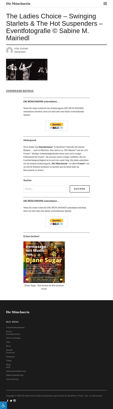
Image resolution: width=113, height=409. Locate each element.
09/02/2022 (20, 52)
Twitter (9, 360)
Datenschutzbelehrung (16, 371)
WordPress (72, 396)
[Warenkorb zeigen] (109, 4)
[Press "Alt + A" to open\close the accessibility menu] (3, 405)
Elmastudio (97, 396)
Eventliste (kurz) (13, 334)
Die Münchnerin (18, 3)
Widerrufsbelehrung (14, 375)
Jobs (8, 342)
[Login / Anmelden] (101, 4)
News (8, 346)
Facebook (10, 352)
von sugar (21, 48)
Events (9, 331)
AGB (8, 367)
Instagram (10, 356)
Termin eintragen (13, 338)
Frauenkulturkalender (15, 327)
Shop (8, 365)
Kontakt (9, 350)
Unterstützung (12, 379)
